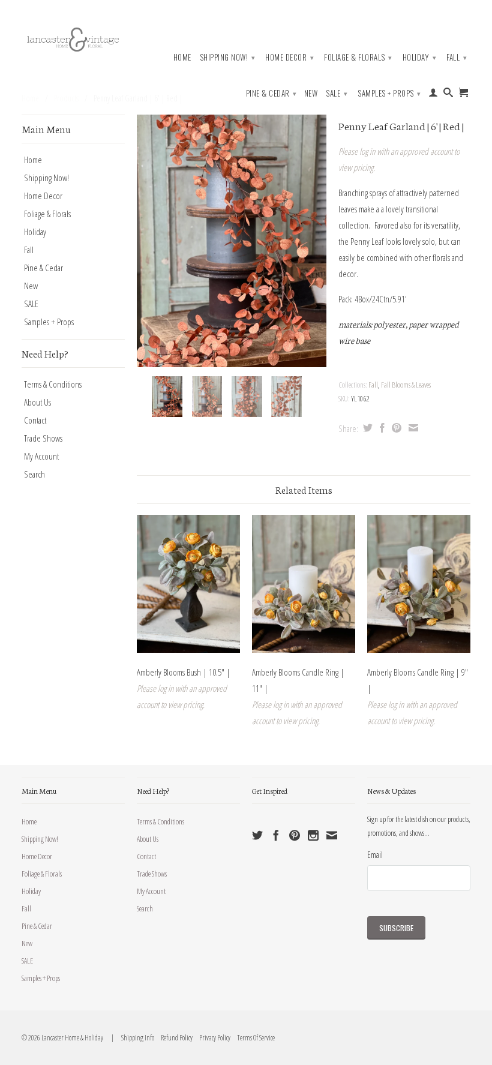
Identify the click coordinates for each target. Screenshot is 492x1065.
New (311, 93)
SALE (336, 93)
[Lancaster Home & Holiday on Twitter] (257, 835)
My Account (41, 456)
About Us (37, 402)
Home (182, 57)
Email (375, 854)
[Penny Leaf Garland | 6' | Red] (231, 241)
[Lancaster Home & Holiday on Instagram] (313, 835)
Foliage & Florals (358, 57)
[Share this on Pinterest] (395, 428)
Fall (456, 57)
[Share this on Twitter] (366, 428)
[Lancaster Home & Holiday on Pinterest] (294, 835)
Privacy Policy (212, 1038)
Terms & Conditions (53, 384)
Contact (35, 420)
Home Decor (289, 57)
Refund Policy (174, 1038)
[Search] (448, 95)
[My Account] (433, 95)
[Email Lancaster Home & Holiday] (331, 835)
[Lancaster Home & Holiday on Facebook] (276, 835)
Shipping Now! (228, 57)
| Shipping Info (131, 1038)
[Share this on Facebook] (380, 428)
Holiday (420, 57)
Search (34, 474)
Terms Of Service (253, 1038)
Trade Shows (43, 438)
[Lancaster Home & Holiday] (73, 38)
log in (367, 151)
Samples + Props (389, 93)
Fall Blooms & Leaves (406, 384)
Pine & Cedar (271, 93)
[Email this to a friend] (412, 428)
